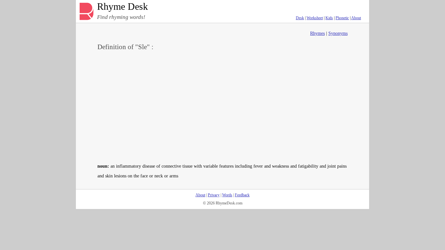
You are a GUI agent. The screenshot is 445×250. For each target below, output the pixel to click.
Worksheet (315, 18)
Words (227, 195)
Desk (300, 18)
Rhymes (317, 33)
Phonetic (342, 18)
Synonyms (338, 33)
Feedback (242, 195)
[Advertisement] (222, 106)
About (356, 18)
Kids (329, 18)
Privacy (214, 195)
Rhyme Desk (122, 7)
